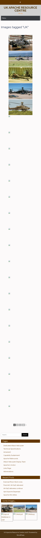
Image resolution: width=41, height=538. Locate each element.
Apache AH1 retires (10, 495)
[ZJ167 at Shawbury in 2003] (20, 43)
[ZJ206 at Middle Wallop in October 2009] (20, 397)
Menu (4, 18)
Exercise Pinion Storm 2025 (12, 482)
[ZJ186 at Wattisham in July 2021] (20, 284)
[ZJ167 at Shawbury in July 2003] (20, 188)
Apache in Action (9, 465)
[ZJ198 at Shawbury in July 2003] (20, 365)
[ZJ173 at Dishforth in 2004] (20, 59)
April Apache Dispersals (11, 492)
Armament (7, 452)
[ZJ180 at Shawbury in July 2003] (20, 236)
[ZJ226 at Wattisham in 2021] (20, 171)
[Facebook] (20, 2)
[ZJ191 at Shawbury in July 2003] (20, 300)
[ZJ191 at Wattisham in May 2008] (20, 316)
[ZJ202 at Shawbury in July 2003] (20, 381)
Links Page (7, 468)
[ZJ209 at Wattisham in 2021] (20, 107)
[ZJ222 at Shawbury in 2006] (20, 75)
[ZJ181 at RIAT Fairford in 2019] (20, 139)
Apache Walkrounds (10, 458)
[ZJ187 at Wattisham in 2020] (20, 123)
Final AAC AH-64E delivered (13, 485)
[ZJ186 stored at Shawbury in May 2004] (20, 268)
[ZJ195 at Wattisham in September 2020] (20, 349)
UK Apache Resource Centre (20, 9)
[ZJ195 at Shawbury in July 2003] (20, 332)
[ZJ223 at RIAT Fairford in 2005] (20, 91)
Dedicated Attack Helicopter (13, 446)
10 (23, 425)
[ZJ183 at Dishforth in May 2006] (20, 252)
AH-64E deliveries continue (13, 488)
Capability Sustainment (11, 455)
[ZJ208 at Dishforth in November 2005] (20, 413)
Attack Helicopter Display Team (14, 462)
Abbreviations (8, 471)
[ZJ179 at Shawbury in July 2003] (20, 220)
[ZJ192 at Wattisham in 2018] (20, 155)
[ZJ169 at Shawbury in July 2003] (20, 204)
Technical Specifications (12, 449)
